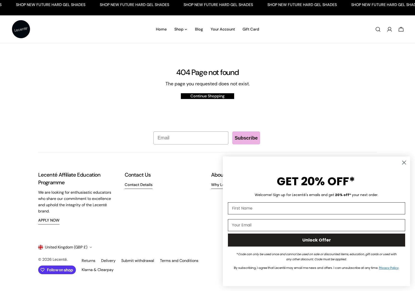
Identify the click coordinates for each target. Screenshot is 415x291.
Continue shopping (207, 96)
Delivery (108, 260)
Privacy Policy (389, 268)
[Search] (378, 29)
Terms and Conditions (179, 260)
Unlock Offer (316, 240)
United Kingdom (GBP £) (66, 247)
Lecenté (60, 259)
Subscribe (246, 138)
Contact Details (139, 184)
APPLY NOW (49, 220)
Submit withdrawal (137, 260)
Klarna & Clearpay (98, 269)
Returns (88, 260)
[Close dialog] (404, 162)
